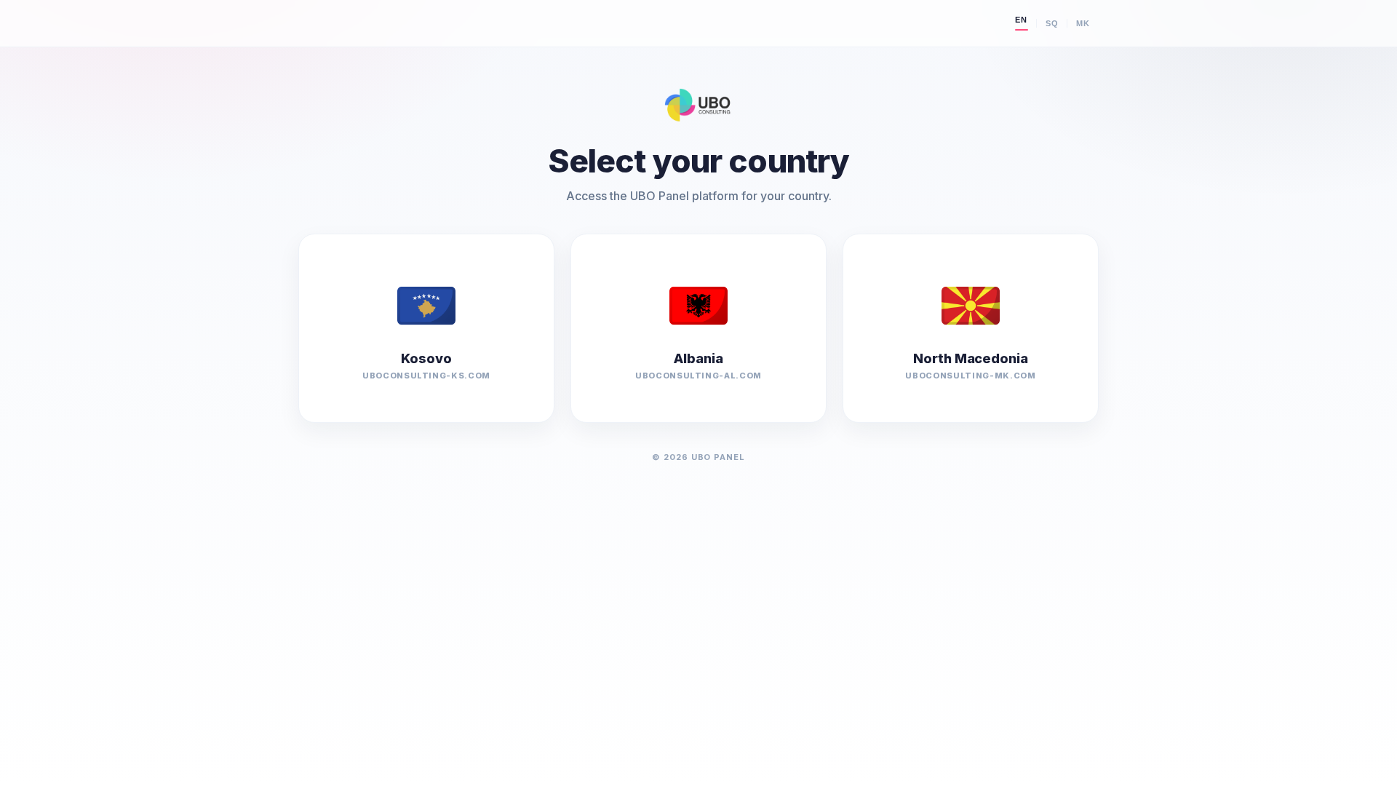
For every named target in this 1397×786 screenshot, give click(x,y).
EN (1021, 19)
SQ (1052, 23)
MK (1083, 23)
